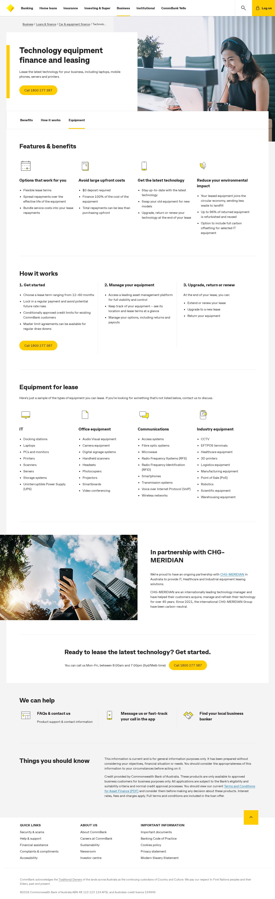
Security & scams (32, 832)
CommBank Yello (173, 8)
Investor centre (90, 858)
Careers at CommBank (96, 838)
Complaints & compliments (39, 851)
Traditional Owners (70, 879)
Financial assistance (34, 845)
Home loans (48, 8)
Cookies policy (151, 845)
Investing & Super (97, 8)
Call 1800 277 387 (38, 90)
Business (123, 8)
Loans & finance (46, 24)
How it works (51, 120)
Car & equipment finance (74, 24)
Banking (27, 8)
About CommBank (93, 832)
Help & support (30, 838)
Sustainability (89, 845)
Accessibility (28, 858)
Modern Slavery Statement (160, 858)
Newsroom (88, 851)
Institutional (145, 8)
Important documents (156, 832)
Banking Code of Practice (159, 838)
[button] (243, 8)
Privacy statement (153, 851)
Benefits (26, 120)
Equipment (77, 120)
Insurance (70, 8)
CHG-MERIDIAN (232, 574)
